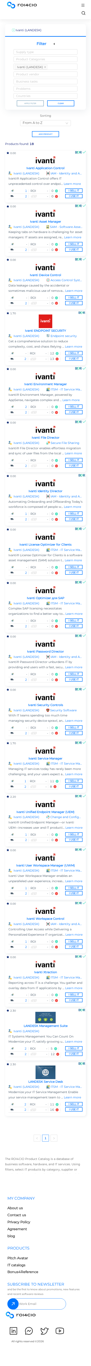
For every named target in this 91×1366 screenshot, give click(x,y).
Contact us (16, 1215)
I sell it (74, 190)
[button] (67, 173)
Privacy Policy (18, 1222)
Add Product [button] (45, 134)
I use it (74, 196)
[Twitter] (44, 1331)
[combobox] (45, 52)
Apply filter (30, 103)
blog (11, 1236)
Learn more (72, 184)
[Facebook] (29, 1331)
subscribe (13, 1304)
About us (15, 1208)
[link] (83, 12)
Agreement (17, 1229)
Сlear (61, 103)
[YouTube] (60, 1331)
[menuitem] (25, 1218)
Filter (41, 43)
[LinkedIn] (13, 1331)
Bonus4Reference (22, 1272)
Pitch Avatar (17, 1258)
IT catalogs (16, 1265)
